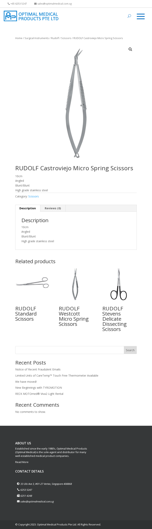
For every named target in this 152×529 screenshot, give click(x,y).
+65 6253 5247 (18, 3)
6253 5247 (26, 490)
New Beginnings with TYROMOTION (38, 387)
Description (27, 208)
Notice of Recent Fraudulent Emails (38, 369)
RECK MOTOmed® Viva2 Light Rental (39, 394)
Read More (21, 462)
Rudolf (55, 38)
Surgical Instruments (37, 38)
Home (18, 38)
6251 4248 (26, 495)
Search (130, 350)
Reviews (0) (53, 208)
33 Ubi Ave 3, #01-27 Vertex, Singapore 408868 (46, 484)
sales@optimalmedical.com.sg (54, 3)
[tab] (27, 208)
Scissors (66, 38)
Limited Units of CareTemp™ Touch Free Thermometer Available (56, 375)
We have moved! (26, 382)
